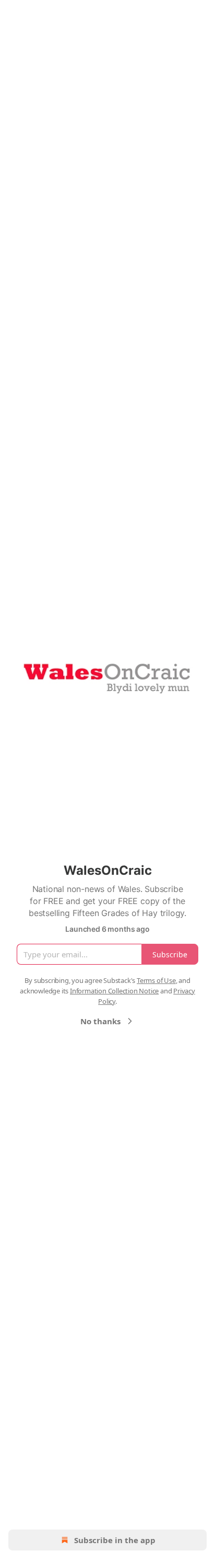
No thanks (100, 1021)
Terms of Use (156, 980)
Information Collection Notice (114, 990)
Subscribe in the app (115, 1540)
